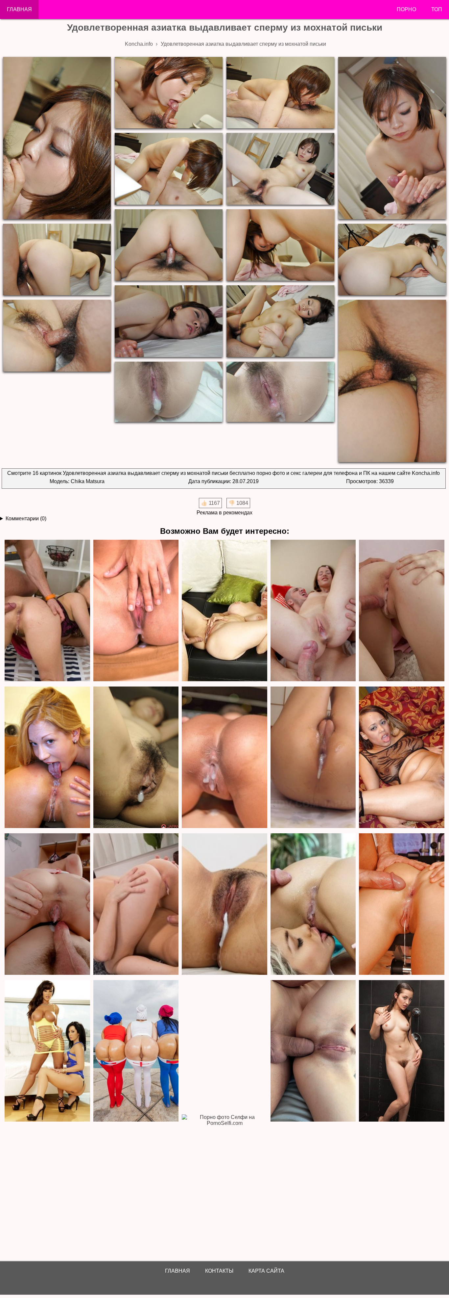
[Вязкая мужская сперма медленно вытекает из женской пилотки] (136, 611)
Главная (19, 9)
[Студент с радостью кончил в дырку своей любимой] (401, 611)
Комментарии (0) (26, 518)
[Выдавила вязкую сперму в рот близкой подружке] (313, 904)
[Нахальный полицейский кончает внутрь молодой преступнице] (136, 758)
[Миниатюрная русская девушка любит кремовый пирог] (313, 611)
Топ (436, 9)
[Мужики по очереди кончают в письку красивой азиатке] (313, 758)
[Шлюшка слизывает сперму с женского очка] (47, 758)
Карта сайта (266, 1271)
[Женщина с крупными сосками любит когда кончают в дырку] (224, 611)
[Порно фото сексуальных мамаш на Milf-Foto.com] (47, 1051)
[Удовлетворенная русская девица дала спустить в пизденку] (47, 904)
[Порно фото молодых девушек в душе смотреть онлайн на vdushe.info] (401, 1051)
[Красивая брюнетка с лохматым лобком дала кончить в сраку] (47, 611)
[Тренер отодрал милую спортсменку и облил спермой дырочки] (401, 904)
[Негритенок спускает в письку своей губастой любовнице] (401, 758)
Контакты (219, 1271)
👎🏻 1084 (238, 503)
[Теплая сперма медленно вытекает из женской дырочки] (136, 904)
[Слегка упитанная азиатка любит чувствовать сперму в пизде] (224, 904)
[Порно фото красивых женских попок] (136, 1051)
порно (406, 9)
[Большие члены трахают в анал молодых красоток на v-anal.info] (313, 1051)
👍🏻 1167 (210, 503)
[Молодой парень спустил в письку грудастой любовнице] (224, 758)
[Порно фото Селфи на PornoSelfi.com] (224, 1186)
